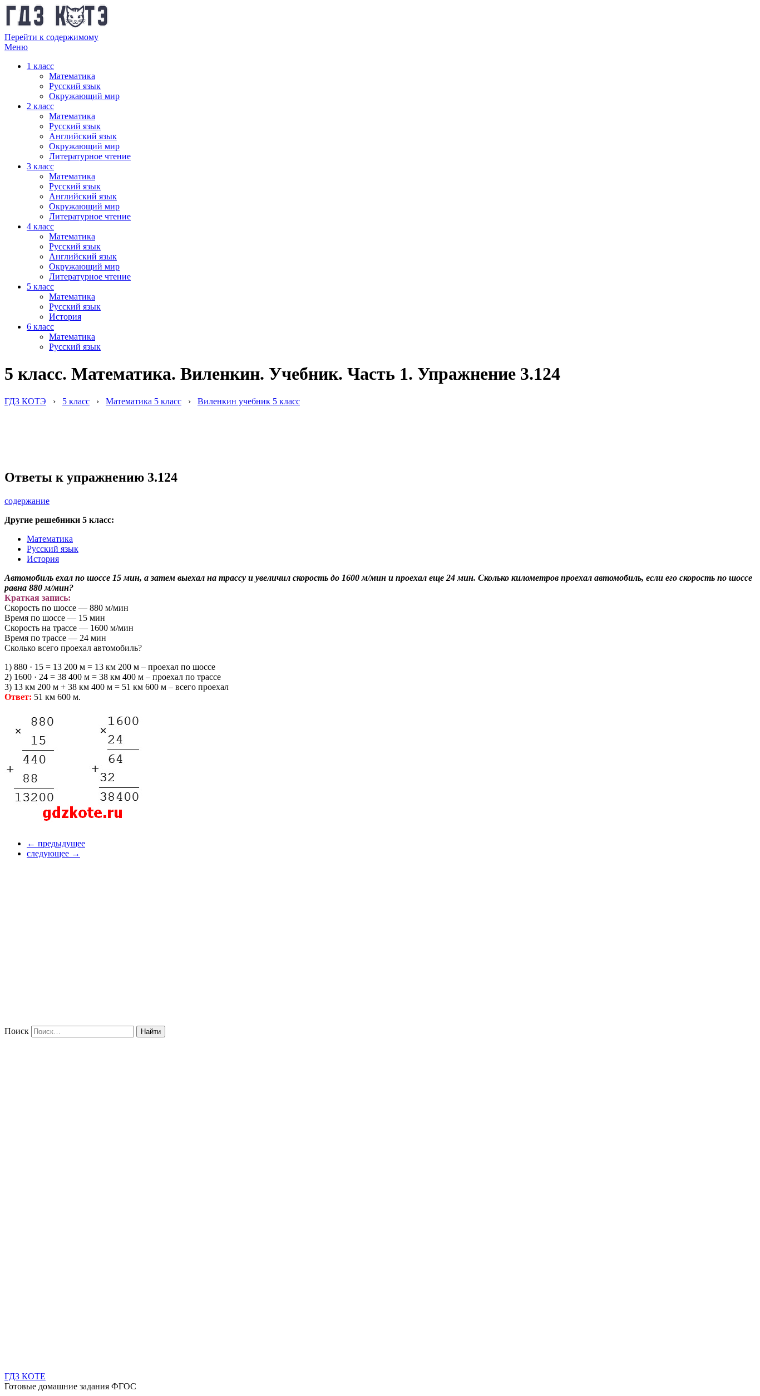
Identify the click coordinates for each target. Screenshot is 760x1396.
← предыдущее (56, 843)
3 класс (40, 166)
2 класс (40, 106)
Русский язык (75, 86)
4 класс (40, 226)
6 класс (40, 326)
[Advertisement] (206, 431)
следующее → (53, 853)
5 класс (40, 286)
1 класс (40, 66)
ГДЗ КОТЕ (25, 1376)
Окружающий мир (84, 96)
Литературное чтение (90, 156)
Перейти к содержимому (51, 37)
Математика (72, 76)
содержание (27, 501)
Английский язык (83, 136)
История (65, 316)
